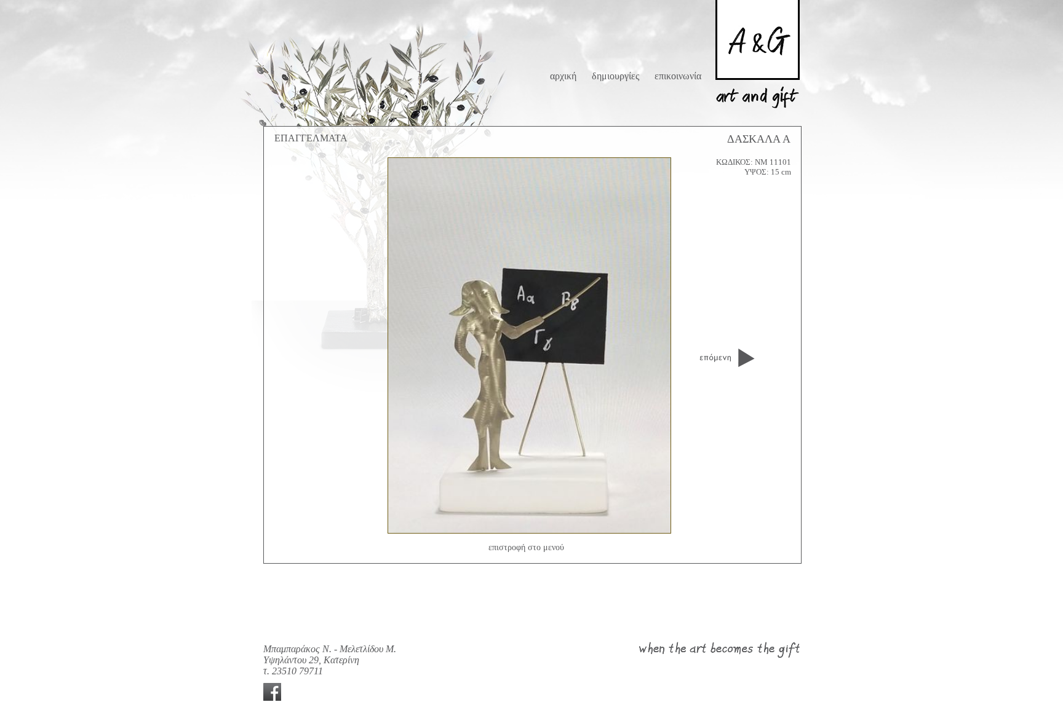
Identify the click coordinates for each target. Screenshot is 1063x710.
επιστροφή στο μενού (526, 547)
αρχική (563, 76)
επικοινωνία (678, 76)
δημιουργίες (615, 76)
